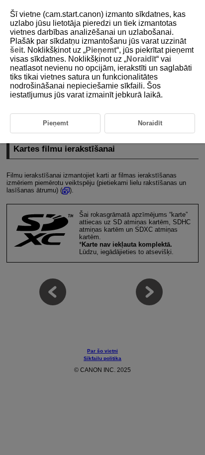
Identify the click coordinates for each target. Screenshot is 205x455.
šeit (16, 50)
